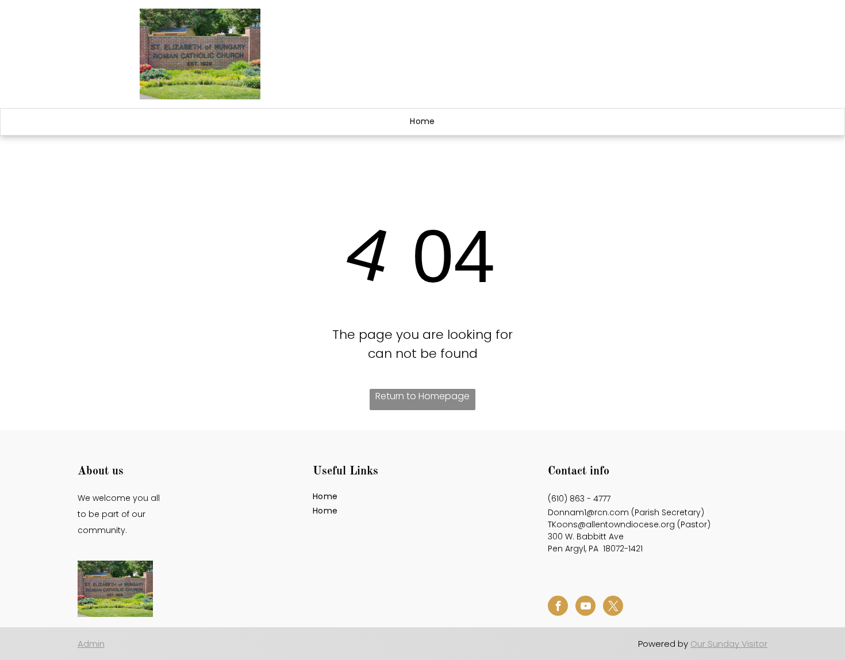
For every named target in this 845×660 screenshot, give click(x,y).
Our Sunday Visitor (728, 644)
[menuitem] (422, 122)
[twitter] (613, 607)
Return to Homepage (422, 396)
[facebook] (558, 607)
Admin (91, 644)
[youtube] (585, 607)
